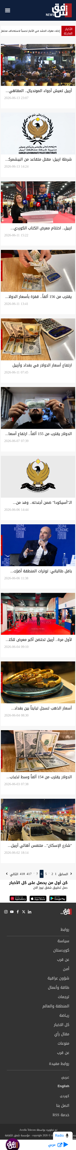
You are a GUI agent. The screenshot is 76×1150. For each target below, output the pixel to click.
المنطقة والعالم (55, 1006)
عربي (65, 1077)
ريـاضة (64, 1015)
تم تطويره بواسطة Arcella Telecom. (38, 1130)
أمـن (66, 968)
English (63, 1087)
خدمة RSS (61, 1114)
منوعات (63, 1043)
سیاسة (63, 941)
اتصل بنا (62, 1105)
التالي (13, 874)
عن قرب (63, 959)
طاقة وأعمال (58, 987)
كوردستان (61, 950)
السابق (63, 874)
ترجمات (63, 996)
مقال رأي (61, 1034)
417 (29, 874)
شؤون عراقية (58, 978)
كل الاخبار (61, 1024)
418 (22, 874)
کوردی (64, 1096)
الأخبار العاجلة (68, 31)
